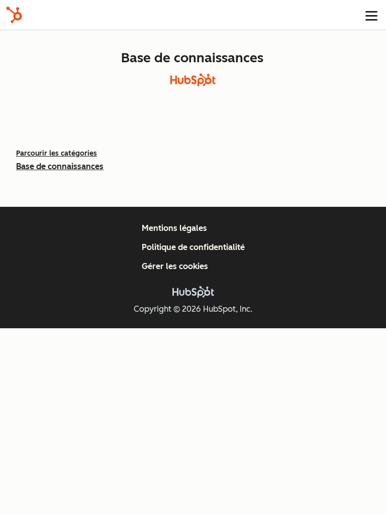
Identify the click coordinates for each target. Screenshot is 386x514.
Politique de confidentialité (193, 247)
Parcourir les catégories (56, 153)
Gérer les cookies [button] (175, 266)
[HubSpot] (14, 15)
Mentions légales (174, 228)
